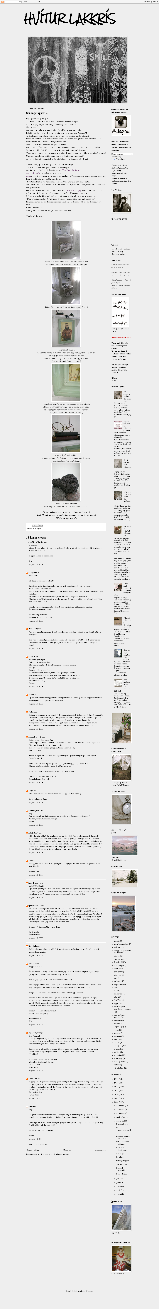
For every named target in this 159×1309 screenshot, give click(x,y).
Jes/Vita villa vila (35, 542)
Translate (120, 159)
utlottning (118, 1059)
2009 (116, 1098)
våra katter (119, 1068)
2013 (116, 1083)
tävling (117, 1052)
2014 (116, 1079)
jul (115, 991)
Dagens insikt (119, 959)
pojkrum (117, 1021)
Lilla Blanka (33, 964)
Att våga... (120, 1154)
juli (118, 1179)
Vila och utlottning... (127, 620)
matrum (117, 1007)
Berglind (32, 946)
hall (115, 978)
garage (117, 972)
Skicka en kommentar (38, 1145)
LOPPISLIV (33, 833)
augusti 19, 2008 (36, 1071)
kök (115, 997)
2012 (116, 1087)
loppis (116, 1003)
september (121, 1117)
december (121, 1106)
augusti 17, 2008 (36, 565)
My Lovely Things (35, 1033)
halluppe (117, 981)
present (117, 1024)
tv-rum (117, 1049)
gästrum (117, 975)
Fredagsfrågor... (123, 1124)
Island (116, 988)
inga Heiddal (33, 883)
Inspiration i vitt (35, 737)
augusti (120, 1121)
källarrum (118, 994)
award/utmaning (121, 944)
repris (116, 1030)
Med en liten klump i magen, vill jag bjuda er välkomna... (122, 561)
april (119, 1190)
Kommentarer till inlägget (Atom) (55, 1154)
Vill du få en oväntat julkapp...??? (127, 531)
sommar (117, 1033)
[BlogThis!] (35, 525)
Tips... (116, 1040)
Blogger (89, 1291)
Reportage (118, 1027)
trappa (116, 1043)
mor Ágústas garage (122, 1010)
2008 (116, 1102)
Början (117, 956)
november (121, 1109)
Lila (30, 861)
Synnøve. (32, 657)
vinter (116, 1065)
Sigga (30, 791)
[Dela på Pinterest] (42, 525)
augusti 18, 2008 (36, 853)
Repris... (126, 650)
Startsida (67, 1150)
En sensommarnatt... (123, 1130)
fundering (118, 966)
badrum (117, 947)
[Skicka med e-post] (33, 525)
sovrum (117, 1036)
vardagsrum (119, 1062)
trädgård (118, 1046)
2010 (116, 1095)
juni (118, 1183)
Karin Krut (32, 1079)
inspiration (118, 985)
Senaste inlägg (33, 1150)
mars (119, 1194)
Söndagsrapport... (123, 1161)
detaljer (38, 529)
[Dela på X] (37, 525)
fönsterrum (118, 969)
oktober (120, 1113)
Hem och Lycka (34, 629)
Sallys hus (32, 573)
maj (118, 1187)
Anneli (31, 1106)
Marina (31, 695)
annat (116, 941)
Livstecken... (121, 1174)
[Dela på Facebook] (40, 525)
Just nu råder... (122, 1165)
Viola (30, 712)
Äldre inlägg (100, 1150)
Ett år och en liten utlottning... (127, 465)
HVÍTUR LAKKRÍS (70, 18)
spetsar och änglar (36, 906)
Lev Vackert (119, 1000)
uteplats (117, 1055)
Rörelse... (120, 1157)
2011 (116, 1091)
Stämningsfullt (34, 811)
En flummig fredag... (126, 394)
